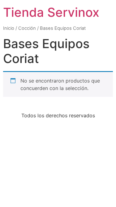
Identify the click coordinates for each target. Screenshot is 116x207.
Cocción (27, 28)
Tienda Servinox (51, 12)
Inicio (8, 28)
